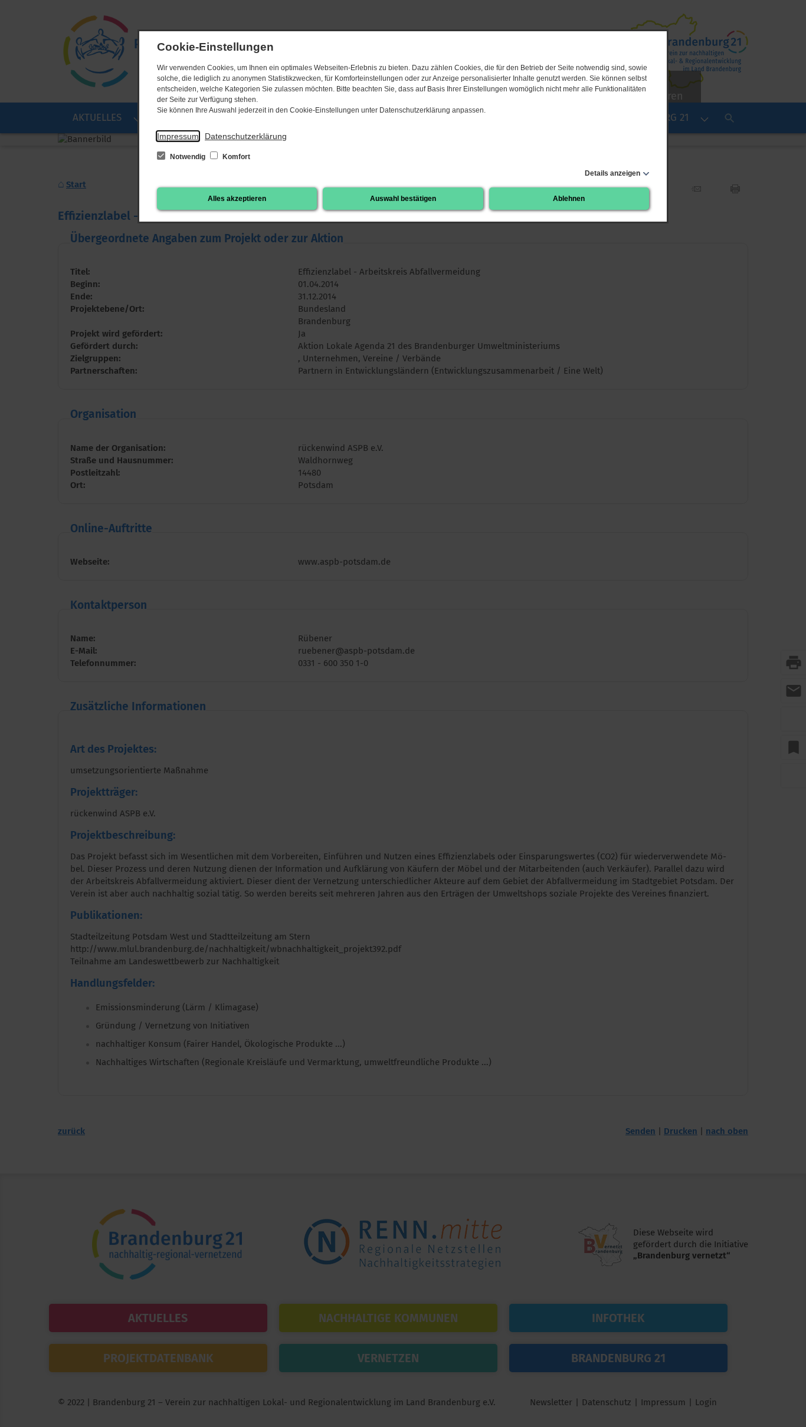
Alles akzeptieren (237, 199)
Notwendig (187, 157)
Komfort (235, 157)
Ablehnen (569, 199)
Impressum (178, 136)
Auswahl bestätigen (403, 199)
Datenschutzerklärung (246, 136)
